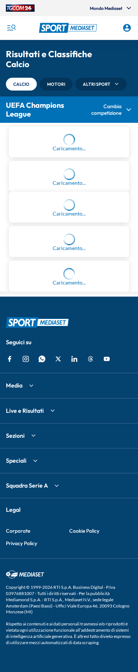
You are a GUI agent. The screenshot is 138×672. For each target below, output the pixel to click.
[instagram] (25, 499)
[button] (69, 28)
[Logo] (69, 28)
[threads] (90, 499)
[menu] (11, 28)
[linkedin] (74, 499)
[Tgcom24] (20, 8)
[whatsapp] (42, 499)
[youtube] (106, 499)
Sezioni (15, 575)
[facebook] (9, 499)
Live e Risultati (25, 550)
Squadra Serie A (27, 625)
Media (14, 525)
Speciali (16, 600)
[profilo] (127, 28)
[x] (58, 499)
